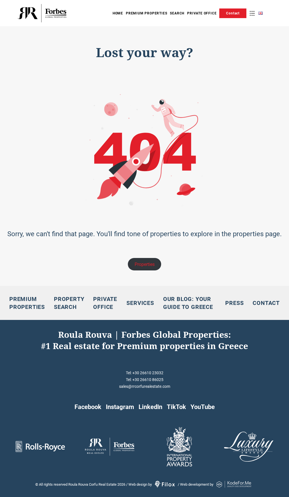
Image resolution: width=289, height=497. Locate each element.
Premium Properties (146, 13)
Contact (233, 13)
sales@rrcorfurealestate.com (144, 386)
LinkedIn (150, 406)
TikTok (176, 406)
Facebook (88, 406)
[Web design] (165, 484)
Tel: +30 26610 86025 (144, 379)
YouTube (203, 406)
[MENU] (252, 13)
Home (118, 13)
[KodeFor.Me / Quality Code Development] (234, 484)
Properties (145, 264)
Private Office (201, 13)
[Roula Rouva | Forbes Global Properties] (60, 13)
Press (234, 303)
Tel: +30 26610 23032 (144, 373)
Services (140, 303)
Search (177, 13)
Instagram (120, 406)
